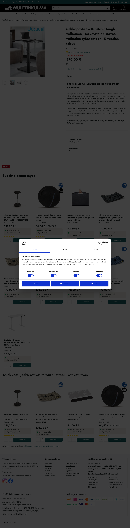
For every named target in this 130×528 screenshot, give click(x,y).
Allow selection (65, 284)
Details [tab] (65, 250)
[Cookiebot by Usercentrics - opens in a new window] (99, 243)
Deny (36, 284)
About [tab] (95, 250)
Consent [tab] (34, 250)
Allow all (94, 284)
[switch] (53, 275)
